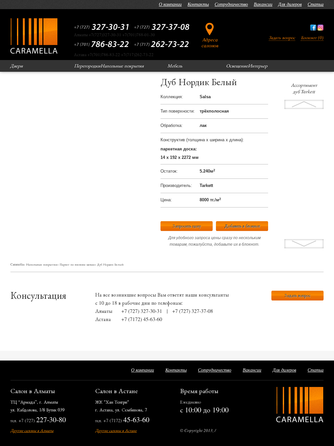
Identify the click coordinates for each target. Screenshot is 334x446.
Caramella (16, 264)
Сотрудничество (231, 4)
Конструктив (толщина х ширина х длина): (202, 139)
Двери (16, 65)
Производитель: (176, 185)
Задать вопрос (282, 37)
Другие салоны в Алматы (31, 430)
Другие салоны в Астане (116, 430)
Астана (103, 318)
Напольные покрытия (122, 65)
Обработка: (171, 125)
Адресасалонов (210, 42)
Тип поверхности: (177, 111)
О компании (170, 4)
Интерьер (257, 65)
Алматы (104, 310)
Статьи (316, 4)
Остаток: (169, 171)
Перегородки (87, 65)
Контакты (198, 4)
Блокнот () (312, 37)
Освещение (237, 65)
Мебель (174, 65)
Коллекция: (171, 96)
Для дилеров (290, 4)
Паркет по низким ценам (77, 264)
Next (304, 104)
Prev (304, 243)
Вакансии (263, 4)
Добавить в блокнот (242, 226)
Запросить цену (187, 226)
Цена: (166, 199)
